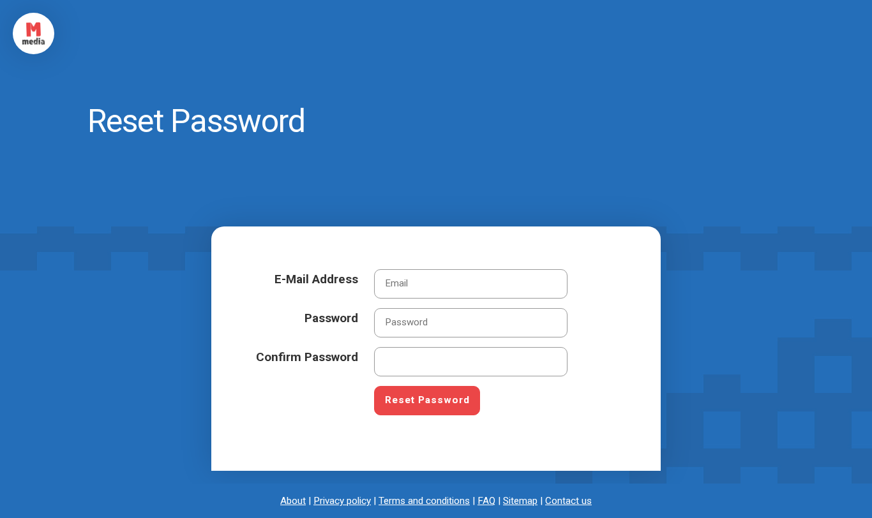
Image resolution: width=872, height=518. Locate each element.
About (293, 501)
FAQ (486, 501)
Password (331, 318)
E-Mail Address (316, 279)
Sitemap (520, 501)
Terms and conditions (424, 501)
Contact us (568, 501)
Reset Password (427, 400)
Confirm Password (307, 357)
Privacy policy (342, 501)
